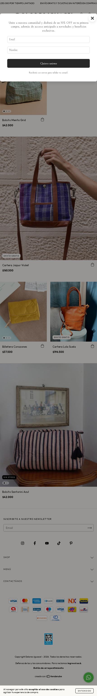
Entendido (84, 691)
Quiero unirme (48, 63)
